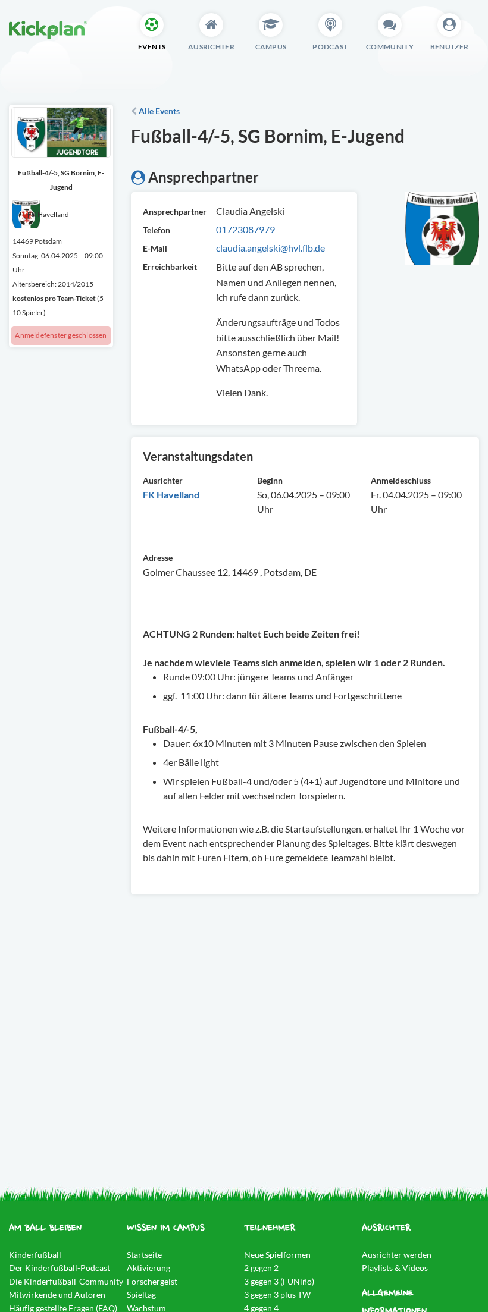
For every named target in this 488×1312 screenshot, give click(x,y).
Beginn (270, 480)
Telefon (156, 230)
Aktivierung (148, 1268)
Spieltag (141, 1294)
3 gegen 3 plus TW (277, 1294)
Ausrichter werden (396, 1255)
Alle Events (158, 111)
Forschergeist (152, 1281)
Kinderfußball (35, 1255)
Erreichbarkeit (170, 267)
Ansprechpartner (170, 211)
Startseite (144, 1255)
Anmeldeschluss (401, 480)
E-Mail (155, 248)
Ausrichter (163, 480)
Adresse (158, 558)
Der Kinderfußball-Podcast (59, 1268)
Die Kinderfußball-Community (66, 1281)
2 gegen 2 (261, 1268)
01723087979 (245, 229)
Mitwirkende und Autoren (57, 1294)
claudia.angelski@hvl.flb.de (270, 247)
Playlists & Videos (395, 1268)
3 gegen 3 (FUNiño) (279, 1281)
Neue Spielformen (277, 1255)
